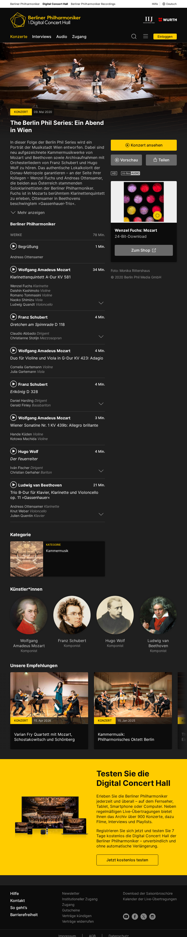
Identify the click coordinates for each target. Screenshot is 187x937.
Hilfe (155, 3)
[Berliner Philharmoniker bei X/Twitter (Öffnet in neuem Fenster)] (143, 916)
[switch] (101, 303)
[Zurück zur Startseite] (45, 20)
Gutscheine (71, 910)
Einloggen (165, 36)
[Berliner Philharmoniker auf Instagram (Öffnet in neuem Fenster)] (152, 916)
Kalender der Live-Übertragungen (150, 899)
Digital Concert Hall (55, 4)
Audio (61, 36)
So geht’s (18, 907)
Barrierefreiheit (24, 914)
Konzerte (18, 36)
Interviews (41, 36)
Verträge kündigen (77, 916)
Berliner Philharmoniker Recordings (93, 4)
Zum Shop (140, 250)
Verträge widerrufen (78, 921)
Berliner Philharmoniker (25, 4)
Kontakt (17, 900)
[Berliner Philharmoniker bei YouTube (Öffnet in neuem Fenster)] (126, 916)
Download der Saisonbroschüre (148, 893)
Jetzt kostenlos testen (127, 859)
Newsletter (70, 893)
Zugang (79, 36)
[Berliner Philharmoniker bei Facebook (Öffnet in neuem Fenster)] (135, 916)
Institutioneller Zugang (80, 899)
